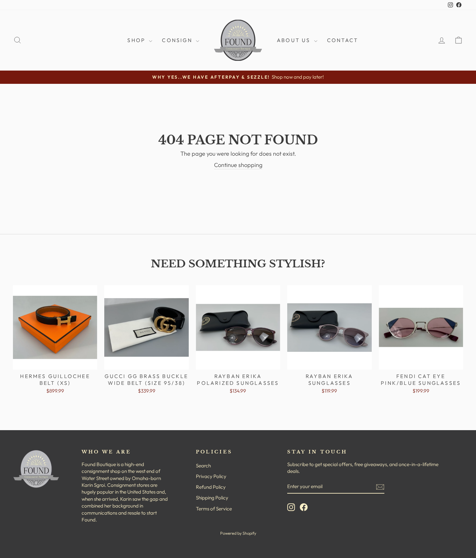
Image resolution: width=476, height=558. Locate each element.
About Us (294, 40)
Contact (342, 40)
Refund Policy (211, 487)
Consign (178, 40)
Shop (137, 40)
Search (203, 466)
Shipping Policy (212, 498)
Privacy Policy (211, 476)
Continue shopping (238, 165)
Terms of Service (214, 509)
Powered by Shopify (238, 533)
